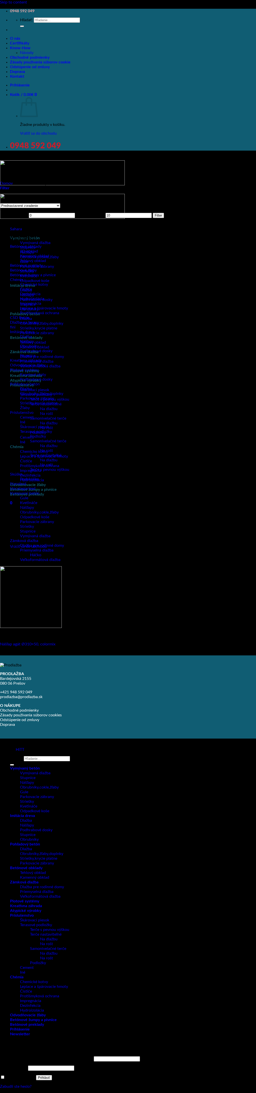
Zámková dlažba (24, 541)
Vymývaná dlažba (35, 243)
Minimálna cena (14, 215)
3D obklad (29, 251)
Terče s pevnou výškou (49, 470)
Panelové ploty (33, 375)
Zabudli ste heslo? (16, 1087)
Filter (158, 215)
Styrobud (18, 484)
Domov (6, 183)
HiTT (20, 750)
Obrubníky (29, 346)
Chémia (17, 447)
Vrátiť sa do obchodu (38, 133)
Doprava (17, 72)
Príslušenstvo (22, 413)
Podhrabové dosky (36, 351)
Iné (22, 442)
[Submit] (22, 26)
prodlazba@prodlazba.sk (21, 697)
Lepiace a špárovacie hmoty (44, 308)
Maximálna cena (90, 215)
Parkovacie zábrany (37, 333)
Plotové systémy (24, 370)
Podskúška (29, 479)
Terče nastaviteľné (46, 455)
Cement (27, 417)
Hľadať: (26, 20)
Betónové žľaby (23, 270)
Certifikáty (19, 43)
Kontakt (17, 76)
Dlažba (26, 337)
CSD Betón (20, 318)
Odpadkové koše (34, 281)
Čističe (26, 461)
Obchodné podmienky (30, 57)
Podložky (38, 436)
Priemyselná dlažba (37, 550)
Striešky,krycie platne (38, 328)
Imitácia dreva (22, 332)
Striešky (27, 802)
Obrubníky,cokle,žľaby (39, 512)
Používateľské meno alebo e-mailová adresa (46, 1059)
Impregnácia (30, 303)
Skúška (16, 474)
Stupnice (28, 356)
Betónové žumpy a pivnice (33, 275)
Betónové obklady (26, 247)
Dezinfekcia (30, 475)
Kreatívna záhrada (26, 360)
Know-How (20, 48)
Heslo (13, 1068)
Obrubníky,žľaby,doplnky (41, 323)
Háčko (35, 555)
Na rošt (46, 414)
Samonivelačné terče (48, 418)
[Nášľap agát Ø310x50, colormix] (31, 627)
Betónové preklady (26, 266)
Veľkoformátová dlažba (40, 560)
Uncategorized (23, 489)
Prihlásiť (44, 1078)
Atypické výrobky (25, 911)
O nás (15, 38)
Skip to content (13, 2)
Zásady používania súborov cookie (40, 62)
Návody (27, 53)
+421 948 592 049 (16, 692)
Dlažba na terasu (24, 322)
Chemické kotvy (34, 452)
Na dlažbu (49, 409)
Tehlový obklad (33, 261)
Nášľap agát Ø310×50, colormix (28, 644)
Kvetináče (28, 503)
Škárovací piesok (34, 390)
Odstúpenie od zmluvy (30, 67)
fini (13, 327)
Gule (24, 498)
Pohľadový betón (25, 384)
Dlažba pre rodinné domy (42, 357)
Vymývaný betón (25, 493)
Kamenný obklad (34, 256)
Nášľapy (27, 341)
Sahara (16, 229)
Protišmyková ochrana (39, 466)
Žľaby (25, 408)
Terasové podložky (36, 432)
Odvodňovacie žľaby (28, 485)
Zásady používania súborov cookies (31, 715)
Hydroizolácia (32, 299)
